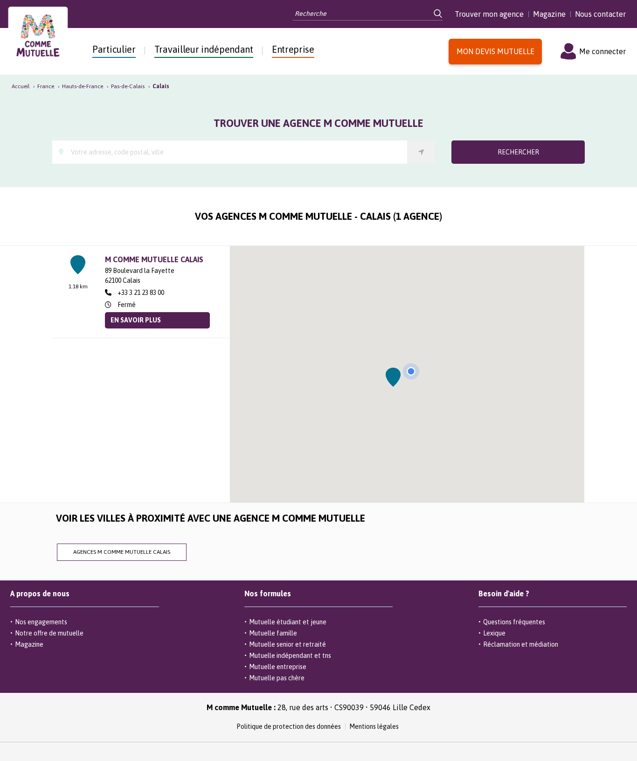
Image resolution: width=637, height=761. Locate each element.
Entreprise (293, 49)
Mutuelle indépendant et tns (290, 655)
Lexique (494, 633)
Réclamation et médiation (520, 644)
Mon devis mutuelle (495, 51)
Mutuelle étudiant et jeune (287, 622)
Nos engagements (41, 622)
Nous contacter (600, 14)
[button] (393, 377)
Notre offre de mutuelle (49, 633)
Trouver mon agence (489, 14)
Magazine (549, 14)
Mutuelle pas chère (277, 678)
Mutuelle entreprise (277, 666)
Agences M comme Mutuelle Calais (121, 552)
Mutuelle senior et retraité (287, 644)
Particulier (114, 49)
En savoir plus (136, 320)
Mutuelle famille (273, 633)
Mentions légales (374, 726)
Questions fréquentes (514, 622)
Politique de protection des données (288, 726)
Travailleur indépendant (203, 49)
